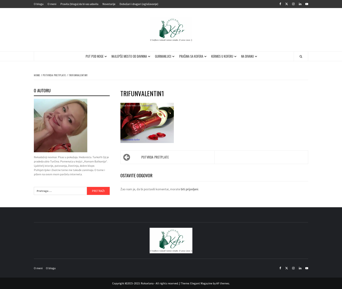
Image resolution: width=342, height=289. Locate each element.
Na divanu (247, 56)
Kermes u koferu (222, 56)
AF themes (222, 283)
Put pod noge (94, 56)
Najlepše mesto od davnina (129, 56)
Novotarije (108, 4)
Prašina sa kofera (191, 56)
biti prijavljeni (189, 189)
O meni (52, 4)
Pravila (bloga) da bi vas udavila (79, 4)
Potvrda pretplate (155, 157)
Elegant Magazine (201, 283)
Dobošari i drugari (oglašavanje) (139, 4)
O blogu (38, 4)
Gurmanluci (163, 56)
